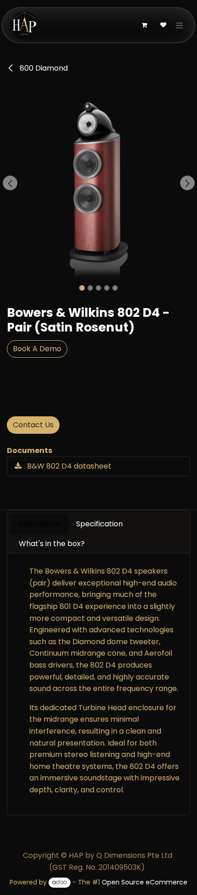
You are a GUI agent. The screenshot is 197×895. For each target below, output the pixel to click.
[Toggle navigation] (179, 25)
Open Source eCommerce (144, 882)
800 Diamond (43, 68)
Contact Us (33, 425)
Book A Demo (37, 348)
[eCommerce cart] (144, 25)
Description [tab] (39, 524)
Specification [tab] (99, 524)
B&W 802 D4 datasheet (68, 466)
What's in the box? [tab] (52, 543)
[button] (10, 183)
